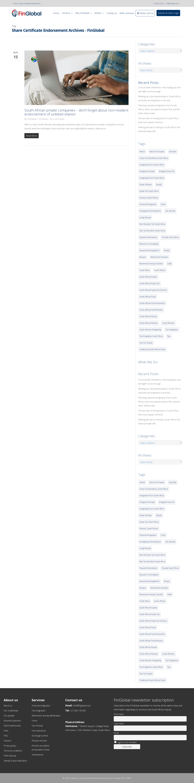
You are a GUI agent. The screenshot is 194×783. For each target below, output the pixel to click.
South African (159, 270)
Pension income (39, 740)
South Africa (144, 270)
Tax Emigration (39, 710)
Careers (7, 740)
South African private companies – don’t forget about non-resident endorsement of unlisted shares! (76, 112)
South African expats (148, 277)
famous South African (148, 197)
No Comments (57, 118)
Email (116, 732)
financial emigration (147, 204)
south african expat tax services (153, 290)
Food (163, 204)
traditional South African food (152, 349)
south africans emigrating (150, 329)
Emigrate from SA (166, 171)
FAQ (6, 735)
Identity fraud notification (15, 760)
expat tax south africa (148, 191)
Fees (6, 730)
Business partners (12, 720)
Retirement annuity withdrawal (46, 715)
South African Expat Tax (149, 283)
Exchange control (40, 735)
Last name (119, 723)
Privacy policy (10, 745)
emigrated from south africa (151, 164)
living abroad (145, 217)
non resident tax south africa (152, 224)
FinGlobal (31, 118)
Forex (34, 720)
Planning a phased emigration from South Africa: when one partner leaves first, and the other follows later (159, 109)
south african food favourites (152, 303)
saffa (169, 263)
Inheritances (37, 754)
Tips (169, 336)
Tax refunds (37, 725)
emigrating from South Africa (151, 178)
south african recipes (148, 323)
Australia (172, 151)
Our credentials (11, 710)
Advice (142, 151)
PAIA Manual (10, 755)
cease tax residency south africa (153, 158)
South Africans (168, 323)
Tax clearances (39, 730)
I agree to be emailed (126, 742)
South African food (147, 296)
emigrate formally (147, 171)
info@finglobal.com (172, 3)
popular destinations (148, 237)
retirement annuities (159, 257)
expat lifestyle (145, 184)
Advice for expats (156, 151)
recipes (142, 257)
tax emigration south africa (151, 336)
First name (119, 714)
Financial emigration (41, 705)
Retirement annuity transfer (151, 263)
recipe (167, 250)
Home (15, 3)
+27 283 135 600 (78, 710)
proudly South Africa (170, 237)
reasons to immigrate (148, 244)
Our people (9, 715)
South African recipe (148, 316)
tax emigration (171, 329)
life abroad (170, 211)
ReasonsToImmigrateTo (149, 250)
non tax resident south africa (152, 230)
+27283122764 (158, 3)
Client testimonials (12, 725)
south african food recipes (151, 310)
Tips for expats (146, 343)
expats (159, 184)
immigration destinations (150, 211)
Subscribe (127, 746)
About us (8, 705)
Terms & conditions (13, 750)
